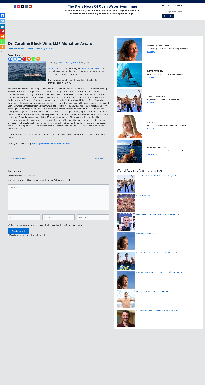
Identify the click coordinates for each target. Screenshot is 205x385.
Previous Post (18, 159)
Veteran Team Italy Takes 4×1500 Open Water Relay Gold (156, 176)
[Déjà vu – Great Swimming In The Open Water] (126, 299)
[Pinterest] (24, 59)
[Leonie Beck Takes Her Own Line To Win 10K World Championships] (126, 280)
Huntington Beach (72, 62)
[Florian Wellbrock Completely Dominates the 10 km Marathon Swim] (126, 261)
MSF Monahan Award (90, 68)
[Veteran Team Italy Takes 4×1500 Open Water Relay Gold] (126, 184)
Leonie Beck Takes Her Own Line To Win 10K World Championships (159, 272)
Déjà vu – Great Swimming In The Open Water (152, 291)
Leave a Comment (16, 48)
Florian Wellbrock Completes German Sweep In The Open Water (158, 214)
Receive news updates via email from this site (30, 235)
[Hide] (1, 52)
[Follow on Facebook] (15, 6)
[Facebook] (10, 59)
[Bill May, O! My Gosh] (126, 203)
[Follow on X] (22, 6)
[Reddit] (29, 59)
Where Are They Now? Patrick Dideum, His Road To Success (157, 311)
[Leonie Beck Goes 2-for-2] (126, 241)
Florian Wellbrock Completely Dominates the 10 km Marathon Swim (160, 253)
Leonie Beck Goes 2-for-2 (145, 233)
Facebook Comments (35, 175)
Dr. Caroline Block (56, 68)
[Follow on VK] (26, 6)
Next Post (100, 159)
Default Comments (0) (16, 175)
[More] (38, 59)
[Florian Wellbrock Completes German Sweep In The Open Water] (126, 222)
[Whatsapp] (33, 59)
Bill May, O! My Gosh (143, 195)
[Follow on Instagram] (18, 6)
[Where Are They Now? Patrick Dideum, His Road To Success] (126, 318)
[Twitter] (15, 59)
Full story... (151, 52)
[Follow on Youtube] (30, 6)
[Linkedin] (20, 59)
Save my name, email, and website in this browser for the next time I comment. (46, 225)
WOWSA (61, 62)
